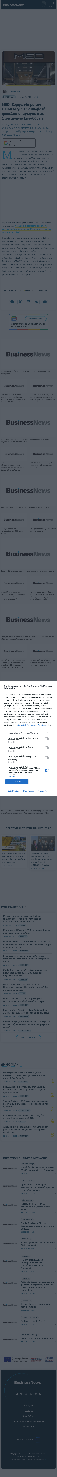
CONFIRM (17, 782)
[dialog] (28, 738)
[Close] (51, 686)
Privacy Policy (43, 791)
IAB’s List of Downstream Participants (31, 725)
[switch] (47, 738)
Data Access (28, 791)
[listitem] (28, 733)
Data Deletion (13, 791)
